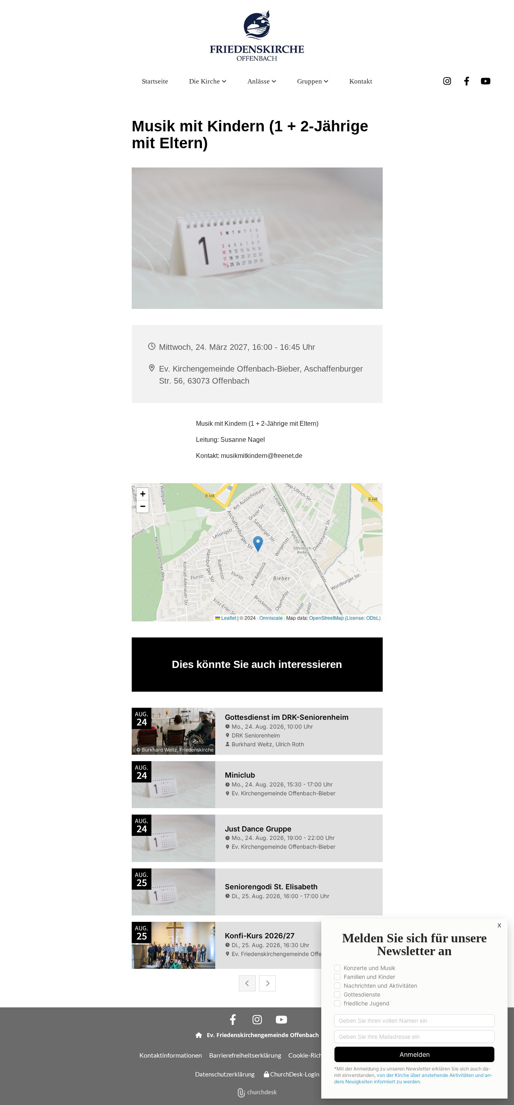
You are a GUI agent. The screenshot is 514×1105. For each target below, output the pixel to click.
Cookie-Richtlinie (312, 1055)
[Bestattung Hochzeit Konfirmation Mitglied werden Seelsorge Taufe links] (274, 81)
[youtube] (485, 81)
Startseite (155, 81)
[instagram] (447, 81)
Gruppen (310, 81)
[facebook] (466, 81)
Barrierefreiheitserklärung (245, 1055)
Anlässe (259, 81)
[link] (208, 81)
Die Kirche (205, 81)
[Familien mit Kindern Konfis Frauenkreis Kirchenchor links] (326, 81)
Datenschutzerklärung (225, 1074)
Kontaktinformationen (170, 1055)
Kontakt (360, 81)
